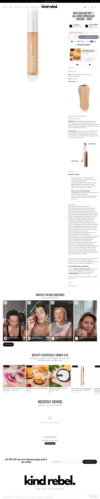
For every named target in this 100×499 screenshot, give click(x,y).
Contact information (48, 496)
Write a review (50, 443)
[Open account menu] (92, 7)
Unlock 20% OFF (89, 461)
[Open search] (89, 7)
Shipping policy (39, 496)
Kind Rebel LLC (9, 496)
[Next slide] (95, 379)
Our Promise (72, 286)
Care (69, 282)
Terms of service (31, 496)
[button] (14, 320)
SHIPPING (71, 68)
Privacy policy (24, 496)
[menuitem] (38, 7)
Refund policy (17, 496)
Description (72, 71)
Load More (8, 344)
